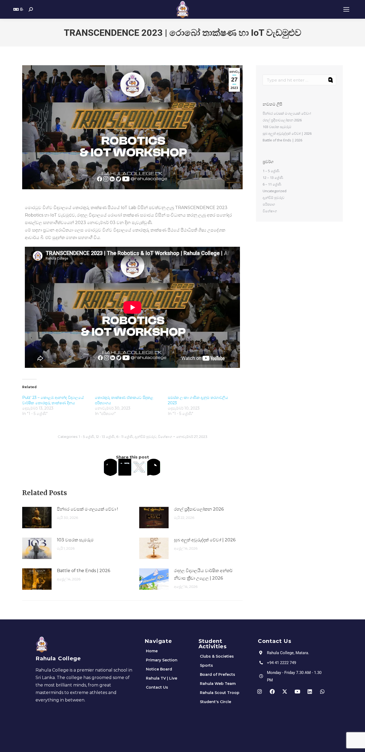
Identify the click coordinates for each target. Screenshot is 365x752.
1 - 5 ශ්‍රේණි (86, 436)
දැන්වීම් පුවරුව (145, 436)
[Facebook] (110, 467)
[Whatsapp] (322, 692)
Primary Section (161, 660)
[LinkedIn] (124, 467)
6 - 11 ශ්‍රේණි (124, 436)
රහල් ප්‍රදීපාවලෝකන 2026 (199, 509)
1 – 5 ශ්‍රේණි (271, 170)
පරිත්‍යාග (269, 204)
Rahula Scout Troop (219, 692)
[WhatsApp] (153, 467)
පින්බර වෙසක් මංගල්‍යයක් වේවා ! (87, 509)
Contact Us (157, 687)
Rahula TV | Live (161, 678)
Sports (206, 665)
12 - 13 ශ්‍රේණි (105, 436)
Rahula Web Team (218, 683)
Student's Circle (215, 701)
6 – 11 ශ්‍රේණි (272, 184)
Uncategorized (274, 190)
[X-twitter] (285, 692)
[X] (139, 467)
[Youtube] (297, 692)
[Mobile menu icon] (346, 9)
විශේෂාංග (165, 436)
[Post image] (37, 517)
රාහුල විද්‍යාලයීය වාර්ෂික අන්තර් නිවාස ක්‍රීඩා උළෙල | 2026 (203, 574)
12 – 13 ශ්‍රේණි (273, 177)
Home (152, 651)
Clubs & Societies (217, 656)
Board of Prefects (217, 674)
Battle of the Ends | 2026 (83, 570)
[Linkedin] (310, 692)
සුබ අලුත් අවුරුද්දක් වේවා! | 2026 (204, 539)
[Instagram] (260, 692)
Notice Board (159, 669)
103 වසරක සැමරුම (75, 539)
